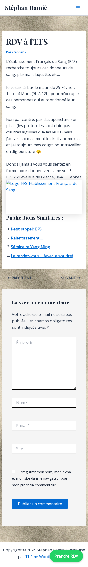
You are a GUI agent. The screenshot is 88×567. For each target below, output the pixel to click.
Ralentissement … (27, 238)
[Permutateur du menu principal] (77, 7)
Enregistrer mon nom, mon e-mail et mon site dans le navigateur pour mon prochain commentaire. (42, 478)
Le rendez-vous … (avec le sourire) (42, 255)
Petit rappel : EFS (26, 229)
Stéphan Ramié (26, 7)
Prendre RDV (66, 556)
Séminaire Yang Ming (30, 246)
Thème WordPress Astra (47, 556)
